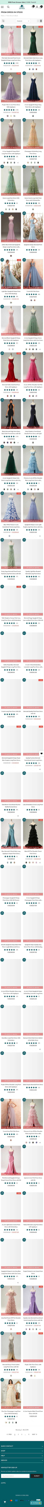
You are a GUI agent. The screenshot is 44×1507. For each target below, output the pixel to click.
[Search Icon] (10, 7)
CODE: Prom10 (22, 2)
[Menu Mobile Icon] (2, 7)
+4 (40, 1142)
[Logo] (22, 7)
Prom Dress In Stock (12, 15)
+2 (40, 769)
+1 (18, 162)
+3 (18, 442)
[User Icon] (37, 7)
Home (3, 15)
